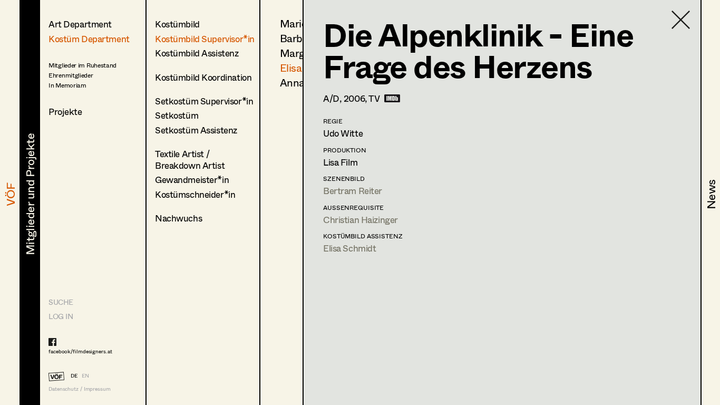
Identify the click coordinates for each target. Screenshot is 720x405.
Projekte (65, 111)
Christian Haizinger (360, 220)
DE (74, 375)
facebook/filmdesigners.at (80, 351)
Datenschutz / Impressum (79, 388)
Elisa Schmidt (349, 248)
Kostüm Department (89, 39)
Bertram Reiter (352, 191)
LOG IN (60, 316)
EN (85, 375)
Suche (60, 301)
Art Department (80, 24)
